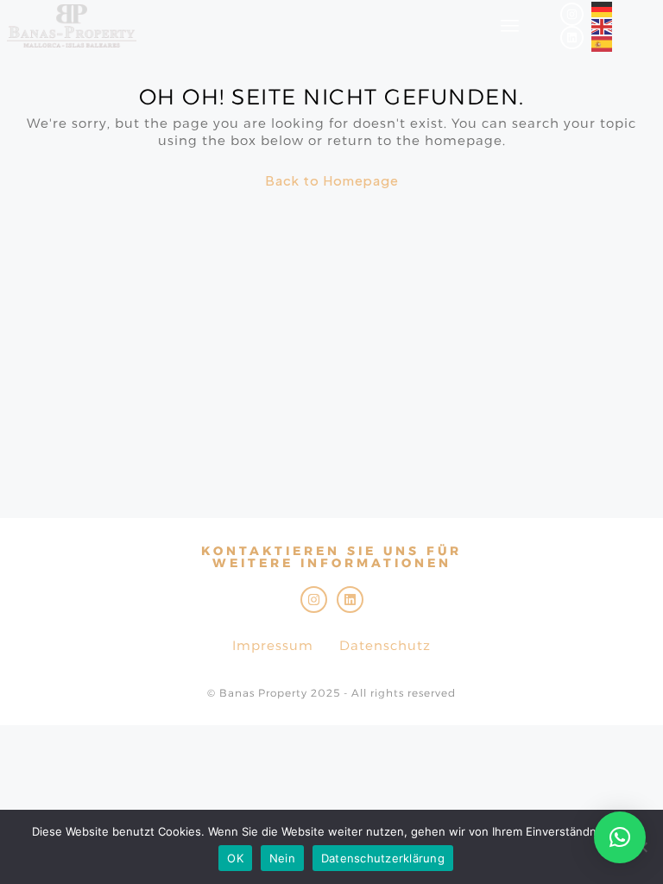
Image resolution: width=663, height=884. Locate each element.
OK (235, 858)
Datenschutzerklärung (383, 858)
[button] (620, 837)
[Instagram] (572, 14)
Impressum (272, 645)
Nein (282, 858)
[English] (602, 25)
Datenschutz (385, 645)
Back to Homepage (332, 180)
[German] (602, 8)
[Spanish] (602, 43)
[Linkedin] (572, 37)
